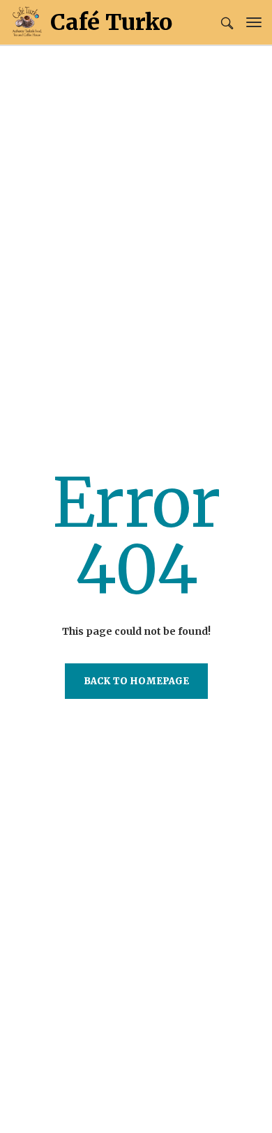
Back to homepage (136, 681)
